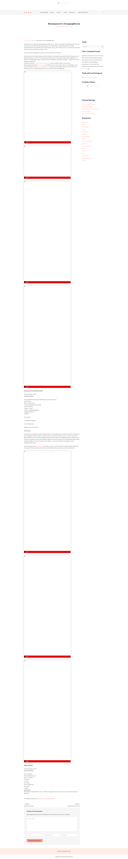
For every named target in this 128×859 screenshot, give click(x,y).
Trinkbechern (40, 446)
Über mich (72, 12)
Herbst (83, 139)
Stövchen (47, 66)
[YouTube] (30, 12)
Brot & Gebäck (85, 127)
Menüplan (84, 143)
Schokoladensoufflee (87, 106)
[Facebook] (24, 12)
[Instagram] (28, 12)
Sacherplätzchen (86, 111)
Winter (83, 160)
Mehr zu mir (85, 68)
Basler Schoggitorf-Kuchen (88, 104)
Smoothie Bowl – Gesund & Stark (90, 109)
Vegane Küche (85, 155)
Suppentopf (40, 66)
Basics (51, 12)
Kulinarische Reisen (83, 12)
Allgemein (84, 122)
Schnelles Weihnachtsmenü (89, 113)
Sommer (84, 151)
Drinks (83, 129)
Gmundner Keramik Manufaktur (42, 63)
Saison (58, 12)
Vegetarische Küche (87, 158)
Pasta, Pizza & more (87, 146)
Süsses (65, 12)
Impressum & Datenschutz (64, 851)
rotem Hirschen (41, 65)
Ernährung (84, 131)
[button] (54, 12)
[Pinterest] (26, 12)
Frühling (84, 134)
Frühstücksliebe (44, 12)
